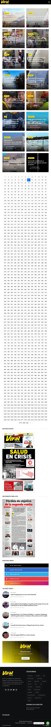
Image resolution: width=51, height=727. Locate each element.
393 (15, 266)
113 (36, 200)
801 (32, 357)
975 (5, 399)
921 (42, 384)
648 (42, 322)
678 (12, 331)
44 (22, 186)
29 (15, 183)
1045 (22, 414)
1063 (39, 417)
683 (29, 331)
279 (25, 239)
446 (19, 277)
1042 (11, 414)
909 (46, 381)
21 (32, 180)
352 (8, 257)
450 (32, 277)
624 (5, 319)
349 (42, 254)
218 (39, 224)
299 (5, 245)
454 (46, 277)
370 (25, 260)
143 (5, 209)
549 (15, 301)
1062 (35, 417)
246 (46, 230)
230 (36, 227)
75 (39, 191)
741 (5, 346)
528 (32, 295)
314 (12, 248)
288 (12, 242)
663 (5, 328)
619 (32, 316)
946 (39, 390)
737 (36, 343)
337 (46, 251)
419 (15, 271)
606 (32, 313)
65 (5, 191)
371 (29, 260)
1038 (42, 411)
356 (22, 257)
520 (5, 295)
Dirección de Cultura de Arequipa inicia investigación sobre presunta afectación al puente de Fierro (36, 142)
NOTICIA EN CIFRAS (31, 695)
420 (19, 271)
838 (25, 366)
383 (25, 263)
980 (22, 399)
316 (19, 248)
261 (8, 236)
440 (42, 274)
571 (46, 304)
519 (46, 292)
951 (12, 393)
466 (42, 280)
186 (19, 218)
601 (15, 313)
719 (19, 340)
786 (25, 354)
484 (15, 286)
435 (25, 274)
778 (42, 351)
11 (42, 177)
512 (22, 292)
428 (46, 271)
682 (25, 331)
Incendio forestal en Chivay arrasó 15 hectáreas (11, 80)
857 (46, 369)
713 (42, 337)
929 (25, 387)
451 (36, 277)
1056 (15, 417)
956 (29, 393)
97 (25, 197)
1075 (35, 420)
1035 (32, 411)
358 (29, 257)
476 (32, 283)
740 (46, 343)
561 (12, 304)
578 (25, 307)
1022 (32, 408)
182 (5, 218)
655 (22, 325)
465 (39, 280)
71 (25, 191)
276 (15, 239)
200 (22, 221)
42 (15, 186)
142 (46, 206)
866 (32, 372)
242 (32, 230)
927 (19, 387)
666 (15, 328)
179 (39, 215)
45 (25, 186)
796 (15, 357)
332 (29, 251)
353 (12, 257)
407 (19, 268)
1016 (11, 408)
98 (28, 197)
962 (5, 396)
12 (45, 177)
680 (19, 331)
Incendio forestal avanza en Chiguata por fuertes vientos (27, 625)
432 (15, 274)
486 (22, 286)
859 (8, 372)
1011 (39, 405)
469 (8, 283)
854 (36, 369)
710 (32, 337)
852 (29, 369)
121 (19, 203)
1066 (5, 420)
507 (5, 292)
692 (15, 334)
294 (32, 242)
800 (29, 357)
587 (12, 310)
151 (32, 209)
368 (19, 260)
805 (46, 357)
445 (15, 277)
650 (5, 325)
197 (12, 221)
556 (39, 301)
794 (8, 357)
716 (8, 340)
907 (39, 381)
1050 (39, 414)
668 (22, 328)
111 (29, 200)
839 (29, 366)
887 (15, 378)
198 (15, 221)
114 (39, 200)
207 (46, 221)
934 (42, 387)
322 (39, 248)
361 (39, 257)
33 (28, 183)
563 (19, 304)
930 (29, 387)
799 (25, 357)
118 (8, 203)
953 (19, 393)
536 (15, 298)
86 (32, 194)
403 (5, 268)
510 (15, 292)
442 (5, 277)
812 (25, 360)
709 (29, 337)
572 (5, 307)
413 (39, 268)
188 (25, 218)
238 (19, 230)
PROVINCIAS (30, 686)
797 (19, 357)
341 (15, 254)
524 (19, 295)
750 (36, 346)
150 (29, 209)
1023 (35, 408)
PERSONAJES (37, 686)
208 (5, 224)
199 (19, 221)
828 (36, 363)
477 (36, 283)
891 (29, 378)
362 (42, 257)
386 (36, 263)
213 (22, 224)
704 (12, 337)
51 (45, 186)
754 (5, 348)
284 (42, 239)
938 (12, 390)
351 (5, 257)
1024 (39, 408)
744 (15, 346)
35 (35, 183)
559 (5, 304)
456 (8, 280)
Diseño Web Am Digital (6, 725)
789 (36, 354)
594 (36, 310)
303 (19, 245)
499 (22, 289)
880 (36, 375)
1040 (5, 414)
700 (42, 334)
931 (32, 387)
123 (25, 203)
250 (15, 233)
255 (32, 233)
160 (19, 212)
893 (36, 378)
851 (25, 369)
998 (39, 402)
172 (15, 215)
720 (22, 340)
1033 (25, 411)
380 (15, 263)
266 (25, 236)
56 (18, 188)
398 (32, 266)
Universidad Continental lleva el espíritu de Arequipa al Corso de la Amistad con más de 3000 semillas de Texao (29, 604)
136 (25, 206)
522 (12, 295)
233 (46, 227)
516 (36, 292)
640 (15, 322)
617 (25, 316)
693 (19, 334)
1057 (18, 417)
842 (39, 366)
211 (15, 224)
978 (15, 399)
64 (45, 188)
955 (25, 393)
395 (22, 266)
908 (42, 381)
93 (11, 197)
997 (36, 402)
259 (46, 233)
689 (5, 334)
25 (45, 180)
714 (46, 337)
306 (29, 245)
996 (32, 402)
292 (25, 242)
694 (22, 334)
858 (5, 372)
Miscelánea (13, 592)
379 (12, 263)
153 (39, 209)
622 (42, 316)
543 (39, 298)
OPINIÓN (29, 700)
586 (8, 310)
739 (42, 343)
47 (32, 186)
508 (8, 292)
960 (42, 393)
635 (42, 319)
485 (19, 286)
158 (12, 212)
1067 (8, 420)
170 (8, 215)
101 (39, 197)
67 (11, 191)
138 (32, 206)
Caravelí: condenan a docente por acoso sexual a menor (37, 162)
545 (46, 298)
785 (22, 354)
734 (25, 343)
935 (46, 387)
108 (19, 200)
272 (46, 236)
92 (8, 197)
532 (46, 295)
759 (22, 348)
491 (39, 286)
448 (25, 277)
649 (46, 322)
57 (22, 188)
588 (15, 310)
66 (8, 191)
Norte (29, 54)
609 (42, 313)
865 (29, 372)
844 (46, 366)
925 (12, 387)
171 (12, 215)
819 (5, 363)
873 (12, 375)
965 (15, 396)
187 (22, 218)
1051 (42, 414)
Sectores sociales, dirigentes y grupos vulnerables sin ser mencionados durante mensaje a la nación (12, 59)
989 (8, 402)
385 (32, 263)
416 (5, 271)
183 (8, 218)
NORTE (36, 684)
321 (36, 248)
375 (42, 260)
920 (39, 384)
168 (46, 212)
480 (46, 283)
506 (46, 289)
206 (42, 221)
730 (12, 343)
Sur (5, 116)
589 (19, 310)
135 (22, 206)
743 (12, 346)
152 (36, 209)
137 (29, 206)
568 (36, 304)
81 (15, 194)
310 (42, 245)
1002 (8, 405)
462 (29, 280)
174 (22, 215)
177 (32, 215)
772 (22, 351)
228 (29, 227)
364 (5, 260)
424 (32, 271)
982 (29, 399)
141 (42, 206)
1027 (5, 411)
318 (25, 248)
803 (39, 357)
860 (12, 372)
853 (32, 369)
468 (5, 283)
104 (5, 200)
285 (46, 239)
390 (5, 266)
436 (29, 274)
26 (5, 183)
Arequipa (7, 13)
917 (29, 384)
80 (11, 194)
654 (19, 325)
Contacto (25, 658)
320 (32, 248)
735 (29, 343)
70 (22, 191)
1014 (5, 408)
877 (25, 375)
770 (15, 351)
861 (15, 372)
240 (25, 230)
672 (36, 328)
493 (46, 286)
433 (19, 274)
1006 (22, 405)
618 (29, 316)
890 (25, 378)
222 (8, 227)
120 (15, 203)
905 (32, 381)
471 (15, 283)
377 (5, 263)
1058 (22, 417)
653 (15, 325)
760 (25, 348)
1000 (45, 402)
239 (22, 230)
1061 (32, 417)
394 (19, 266)
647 (39, 322)
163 (29, 212)
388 (42, 263)
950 (8, 393)
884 (5, 378)
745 (19, 346)
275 (12, 239)
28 (11, 183)
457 (12, 280)
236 (12, 230)
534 (8, 298)
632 (32, 319)
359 (32, 257)
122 (22, 203)
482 (8, 286)
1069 (15, 420)
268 (32, 236)
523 (15, 295)
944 (32, 390)
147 (19, 209)
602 (19, 313)
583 (42, 307)
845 (5, 369)
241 (29, 230)
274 (8, 239)
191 (36, 218)
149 (25, 209)
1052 (45, 414)
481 (5, 286)
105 (8, 200)
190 (32, 218)
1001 (5, 405)
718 (15, 340)
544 (42, 298)
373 (36, 260)
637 (5, 322)
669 (25, 328)
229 (32, 227)
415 (46, 268)
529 (36, 295)
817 (42, 360)
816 (39, 360)
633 (36, 319)
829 (39, 363)
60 (32, 188)
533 (5, 298)
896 (46, 378)
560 (8, 304)
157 (8, 212)
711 (36, 337)
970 (32, 396)
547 (8, 301)
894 (39, 378)
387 (39, 263)
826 (29, 363)
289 (15, 242)
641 (19, 322)
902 (22, 381)
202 (29, 221)
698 (36, 334)
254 (29, 233)
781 (8, 354)
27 (8, 183)
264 (19, 236)
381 (19, 263)
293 (29, 242)
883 (46, 375)
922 (46, 384)
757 (15, 348)
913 (15, 384)
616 (22, 316)
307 (32, 245)
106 (12, 200)
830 (42, 363)
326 (8, 251)
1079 (20, 423)
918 (32, 384)
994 (25, 402)
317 (22, 248)
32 (25, 183)
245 (42, 230)
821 (12, 363)
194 (46, 218)
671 (32, 328)
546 (5, 301)
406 (15, 268)
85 (28, 194)
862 (19, 372)
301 (12, 245)
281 (32, 239)
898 (8, 381)
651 (8, 325)
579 (29, 307)
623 (46, 316)
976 (8, 399)
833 (8, 366)
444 (12, 277)
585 (5, 310)
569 (39, 304)
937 (8, 390)
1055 (11, 417)
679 (15, 331)
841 (36, 366)
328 (15, 251)
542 (36, 298)
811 (22, 360)
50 (42, 186)
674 (42, 328)
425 (36, 271)
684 (32, 331)
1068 (11, 420)
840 (32, 366)
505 (42, 289)
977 (12, 399)
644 (29, 322)
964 (12, 396)
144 (8, 209)
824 (22, 363)
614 (15, 316)
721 (25, 340)
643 (25, 322)
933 (39, 387)
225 (19, 227)
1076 (39, 420)
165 (36, 212)
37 (42, 183)
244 (39, 230)
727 (46, 340)
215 (29, 224)
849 (19, 369)
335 (39, 251)
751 (39, 346)
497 (15, 289)
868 (39, 372)
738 (39, 343)
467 (46, 280)
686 (39, 331)
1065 (45, 417)
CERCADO (29, 684)
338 (5, 254)
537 (19, 298)
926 (15, 387)
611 (5, 316)
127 (39, 203)
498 (19, 289)
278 (22, 239)
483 (12, 286)
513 (25, 292)
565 (25, 304)
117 (5, 203)
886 (12, 378)
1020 (25, 408)
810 (19, 360)
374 (39, 260)
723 (32, 340)
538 (22, 298)
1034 (28, 411)
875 (19, 375)
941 (22, 390)
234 (5, 230)
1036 (35, 411)
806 (5, 360)
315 (15, 248)
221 (5, 227)
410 (29, 268)
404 (8, 268)
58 (25, 188)
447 (22, 277)
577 (22, 307)
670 (29, 328)
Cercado (30, 13)
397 (29, 266)
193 (42, 218)
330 (22, 251)
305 (25, 245)
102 (42, 197)
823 (19, 363)
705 (15, 337)
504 (39, 289)
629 (22, 319)
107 (15, 200)
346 (32, 254)
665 (12, 328)
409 (25, 268)
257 (39, 233)
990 (12, 402)
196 (8, 221)
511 (19, 292)
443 (8, 277)
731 (15, 343)
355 (19, 257)
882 (42, 375)
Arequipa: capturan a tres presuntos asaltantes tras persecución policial (13, 100)
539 (25, 298)
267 (29, 236)
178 (36, 215)
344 (25, 254)
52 (5, 188)
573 (8, 307)
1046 (25, 414)
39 (5, 186)
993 (22, 402)
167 (42, 212)
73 (32, 191)
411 (32, 268)
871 (5, 375)
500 (25, 289)
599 (8, 313)
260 (5, 236)
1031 (18, 411)
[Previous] (5, 176)
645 (32, 322)
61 (35, 188)
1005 (18, 405)
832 (5, 366)
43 (18, 186)
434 (22, 274)
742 (8, 346)
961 (46, 393)
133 (15, 206)
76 (42, 191)
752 (42, 346)
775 (32, 351)
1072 (25, 420)
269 (36, 236)
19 (25, 180)
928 (22, 387)
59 (28, 188)
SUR (41, 684)
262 (12, 236)
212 (19, 224)
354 (15, 257)
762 (32, 348)
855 (39, 369)
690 (8, 334)
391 (8, 266)
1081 (27, 423)
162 (25, 212)
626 (12, 319)
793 (5, 357)
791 (42, 354)
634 (39, 319)
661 (42, 325)
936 (5, 390)
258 (42, 233)
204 (36, 221)
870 (46, 372)
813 (29, 360)
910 (5, 384)
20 (28, 180)
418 (12, 271)
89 (42, 194)
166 (39, 212)
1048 (32, 414)
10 (39, 177)
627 (15, 319)
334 (36, 251)
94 (15, 197)
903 (25, 381)
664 (8, 328)
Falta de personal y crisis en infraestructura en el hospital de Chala (37, 121)
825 (25, 363)
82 (18, 194)
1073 (28, 420)
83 (22, 194)
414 (42, 268)
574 (12, 307)
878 (29, 375)
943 (29, 390)
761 (29, 348)
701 (46, 334)
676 (5, 331)
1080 (23, 423)
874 (15, 375)
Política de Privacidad (20, 723)
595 (39, 310)
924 (8, 387)
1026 (45, 408)
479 (42, 283)
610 (46, 313)
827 (32, 363)
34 (32, 183)
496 (12, 289)
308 (36, 245)
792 (46, 354)
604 (25, 313)
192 (39, 218)
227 (25, 227)
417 (8, 271)
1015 (8, 408)
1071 (22, 420)
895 (42, 378)
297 (42, 242)
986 (42, 399)
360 (36, 257)
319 (29, 248)
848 (15, 369)
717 (12, 340)
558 (46, 301)
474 (25, 283)
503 (36, 289)
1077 (42, 420)
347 (36, 254)
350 (46, 254)
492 (42, 286)
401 (42, 266)
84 (25, 194)
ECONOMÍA (38, 675)
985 (39, 399)
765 (42, 348)
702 (5, 337)
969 (29, 396)
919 (36, 384)
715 (5, 340)
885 (8, 378)
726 (42, 340)
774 (29, 351)
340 (12, 254)
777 (39, 351)
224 (15, 227)
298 (46, 242)
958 (36, 393)
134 (19, 206)
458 (15, 280)
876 (22, 375)
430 (8, 274)
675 (46, 328)
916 (25, 384)
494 (5, 289)
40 (8, 186)
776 (36, 351)
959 (39, 393)
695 (25, 334)
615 (19, 316)
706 (19, 337)
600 (12, 313)
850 (22, 369)
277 (19, 239)
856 (42, 369)
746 (22, 346)
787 (29, 354)
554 (32, 301)
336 (42, 251)
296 (39, 242)
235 (8, 230)
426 (39, 271)
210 (12, 224)
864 (25, 372)
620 (36, 316)
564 (22, 304)
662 (46, 325)
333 (32, 251)
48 (35, 186)
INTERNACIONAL (31, 678)
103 (46, 197)
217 (36, 224)
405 (12, 268)
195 (5, 221)
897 (5, 381)
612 (8, 316)
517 (39, 292)
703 (8, 337)
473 (22, 283)
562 (15, 304)
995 (29, 402)
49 (39, 186)
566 (29, 304)
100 (36, 197)
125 (32, 203)
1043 (15, 414)
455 (5, 280)
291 (22, 242)
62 (39, 188)
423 (29, 271)
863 (22, 372)
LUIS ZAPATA (35, 22)
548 (12, 301)
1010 (35, 405)
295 (36, 242)
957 (32, 393)
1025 (42, 408)
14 (8, 180)
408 (22, 268)
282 (36, 239)
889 (22, 378)
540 (29, 298)
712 (39, 337)
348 (39, 254)
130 (5, 206)
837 (22, 366)
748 (29, 346)
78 (5, 194)
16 (15, 180)
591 (25, 310)
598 (5, 313)
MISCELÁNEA (36, 681)
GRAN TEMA (30, 692)
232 (42, 227)
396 (25, 266)
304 (22, 245)
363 (46, 257)
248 (8, 233)
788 (32, 354)
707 (22, 337)
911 (8, 384)
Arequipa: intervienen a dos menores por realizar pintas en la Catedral (37, 100)
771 (19, 351)
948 (46, 390)
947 (42, 390)
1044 (18, 414)
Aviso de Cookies (32, 723)
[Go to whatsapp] (47, 723)
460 (22, 280)
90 (45, 194)
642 (22, 322)
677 (8, 331)
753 (46, 346)
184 (12, 218)
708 (25, 337)
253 (25, 233)
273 (5, 239)
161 (22, 212)
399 (36, 266)
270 (39, 236)
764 (39, 348)
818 (46, 360)
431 (12, 274)
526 (25, 295)
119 (12, 203)
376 (46, 260)
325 (5, 251)
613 (12, 316)
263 (15, 236)
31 (22, 183)
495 (8, 289)
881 (39, 375)
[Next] (30, 422)
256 (36, 233)
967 (22, 396)
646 (36, 322)
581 (36, 307)
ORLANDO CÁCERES (12, 22)
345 (29, 254)
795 (12, 357)
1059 (25, 417)
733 (22, 343)
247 (5, 233)
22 (35, 180)
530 (39, 295)
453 (42, 277)
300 (8, 245)
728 (5, 343)
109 (22, 200)
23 (39, 180)
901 (19, 381)
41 (11, 186)
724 (36, 340)
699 (39, 334)
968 (25, 396)
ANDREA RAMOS (35, 63)
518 (42, 292)
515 (32, 292)
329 (19, 251)
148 (22, 209)
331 (25, 251)
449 (29, 277)
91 (5, 197)
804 (42, 357)
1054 (8, 417)
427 (42, 271)
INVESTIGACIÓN (37, 689)
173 (19, 215)
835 (15, 366)
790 (39, 354)
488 (29, 286)
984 (36, 399)
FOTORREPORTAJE (41, 695)
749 (32, 346)
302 (15, 245)
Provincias (7, 75)
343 (22, 254)
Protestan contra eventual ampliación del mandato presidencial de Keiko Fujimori (37, 39)
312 (5, 248)
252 (22, 233)
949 (5, 393)
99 (32, 197)
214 (25, 224)
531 (42, 295)
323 (42, 248)
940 (19, 390)
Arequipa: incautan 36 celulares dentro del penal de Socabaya (12, 121)
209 (8, 224)
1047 (28, 414)
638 (8, 322)
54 (11, 188)
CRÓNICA (37, 692)
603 (22, 313)
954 (22, 393)
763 (36, 348)
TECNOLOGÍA (39, 678)
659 (36, 325)
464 (36, 280)
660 (39, 325)
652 (12, 325)
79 (8, 194)
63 (42, 188)
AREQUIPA (44, 681)
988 (5, 402)
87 (35, 194)
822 (15, 363)
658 (32, 325)
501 (29, 289)
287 (8, 242)
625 (8, 319)
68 (15, 191)
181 (46, 215)
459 (19, 280)
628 (19, 319)
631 (29, 319)
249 (12, 233)
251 (19, 233)
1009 (32, 405)
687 (42, 331)
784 (19, 354)
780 (5, 354)
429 (5, 274)
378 (8, 263)
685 (36, 331)
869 (42, 372)
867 (36, 372)
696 (29, 334)
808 (12, 360)
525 (22, 295)
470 (12, 283)
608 (39, 313)
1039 (45, 411)
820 (8, 363)
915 (22, 384)
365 (8, 260)
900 (15, 381)
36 (39, 183)
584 (46, 307)
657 (29, 325)
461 (25, 280)
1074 (32, 420)
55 (15, 188)
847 (12, 369)
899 (12, 381)
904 (29, 381)
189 (29, 218)
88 (39, 194)
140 (39, 206)
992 (19, 402)
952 (15, 393)
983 (32, 399)
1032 (22, 411)
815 (36, 360)
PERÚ (44, 675)
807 (8, 360)
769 (12, 351)
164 (32, 212)
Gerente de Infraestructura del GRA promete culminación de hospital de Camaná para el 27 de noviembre (13, 142)
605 (29, 313)
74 (35, 191)
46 (28, 186)
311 (46, 245)
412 (36, 268)
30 (18, 183)
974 (46, 396)
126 (36, 203)
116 (46, 200)
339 (8, 254)
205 (39, 221)
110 (25, 200)
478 (39, 283)
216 (32, 224)
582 (39, 307)
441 (46, 274)
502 (32, 289)
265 (22, 236)
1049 (35, 414)
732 (19, 343)
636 (46, 319)
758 (19, 348)
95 (18, 197)
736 (32, 343)
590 (22, 310)
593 (32, 310)
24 (42, 180)
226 (22, 227)
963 (8, 396)
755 (8, 348)
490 (36, 286)
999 (42, 402)
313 (8, 248)
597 (46, 310)
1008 (28, 405)
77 (45, 191)
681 (22, 331)
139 (36, 206)
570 (42, 304)
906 (36, 381)
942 (25, 390)
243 (36, 230)
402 (46, 266)
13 (5, 180)
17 (18, 180)
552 (25, 301)
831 (46, 363)
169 (5, 215)
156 (5, 212)
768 (8, 351)
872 (8, 375)
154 (42, 209)
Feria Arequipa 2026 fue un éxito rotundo (23, 635)
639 (12, 322)
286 (5, 242)
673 (39, 328)
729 (8, 343)
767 (5, 351)
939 (15, 390)
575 (15, 307)
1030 (15, 411)
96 (22, 197)
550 (19, 301)
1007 (25, 405)
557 (42, 301)
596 (42, 310)
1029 (11, 411)
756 (12, 348)
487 (25, 286)
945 (36, 390)
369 (22, 260)
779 (46, 351)
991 (15, 402)
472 (19, 283)
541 (32, 298)
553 (29, 301)
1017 (15, 408)
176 (29, 215)
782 (12, 354)
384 (29, 263)
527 (29, 295)
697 (32, 334)
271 (42, 236)
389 (46, 263)
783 (15, 354)
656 (25, 325)
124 (29, 203)
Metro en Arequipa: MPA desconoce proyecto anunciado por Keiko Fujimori (13, 18)
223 (12, 227)
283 (39, 239)
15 (11, 180)
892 (32, 378)
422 (25, 271)
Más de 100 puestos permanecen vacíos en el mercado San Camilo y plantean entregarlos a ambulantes (13, 39)
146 (15, 209)
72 (28, 191)
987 (46, 399)
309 (39, 245)
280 (29, 239)
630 (25, 319)
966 (19, 396)
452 (39, 277)
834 (12, 366)
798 (22, 357)
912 (12, 384)
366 (12, 260)
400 (39, 266)
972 (39, 396)
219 (42, 224)
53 (8, 188)
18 (22, 180)
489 (32, 286)
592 (29, 310)
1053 (5, 417)
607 (36, 313)
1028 (8, 411)
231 (39, 227)
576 (19, 307)
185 (15, 218)
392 (12, 266)
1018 (18, 408)
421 (22, 271)
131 (8, 206)
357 (25, 257)
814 (32, 360)
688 (46, 331)
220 (46, 224)
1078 (45, 420)
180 (42, 215)
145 (12, 209)
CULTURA (29, 681)
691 (12, 334)
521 (8, 295)
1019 (22, 408)
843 (42, 366)
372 (32, 260)
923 (5, 387)
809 (15, 360)
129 (46, 203)
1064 (42, 417)
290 (19, 242)
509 (12, 292)
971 (36, 396)
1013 (45, 405)
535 (12, 298)
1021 (28, 408)
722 (29, 340)
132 (12, 206)
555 (36, 301)
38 (45, 183)
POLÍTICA (29, 689)
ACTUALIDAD (30, 675)
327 (12, 251)
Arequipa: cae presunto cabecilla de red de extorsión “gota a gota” (36, 59)
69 (18, 191)
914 (19, 384)
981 (25, 399)
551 (22, 301)
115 (42, 200)
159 (15, 212)
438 (36, 274)
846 (8, 369)
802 (36, 357)
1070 (18, 420)
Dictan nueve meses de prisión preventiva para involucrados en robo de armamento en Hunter (13, 163)
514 (29, 292)
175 (25, 215)
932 (36, 387)
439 (39, 274)
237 (15, 230)
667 (19, 328)
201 (25, 221)
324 (46, 248)
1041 (8, 414)
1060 (28, 417)
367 (15, 260)
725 (39, 340)
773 (25, 351)
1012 (42, 405)
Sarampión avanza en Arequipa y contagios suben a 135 (36, 80)
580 (32, 307)
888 (19, 378)
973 (42, 396)
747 (25, 346)
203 (32, 221)
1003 (11, 405)
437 (32, 274)
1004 (15, 405)
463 (32, 280)
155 (46, 209)
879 (32, 375)
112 (32, 200)
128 (42, 203)
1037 (39, 411)
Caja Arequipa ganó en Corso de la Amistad (23, 594)
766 (46, 348)
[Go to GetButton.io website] (48, 725)
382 (22, 263)
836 (19, 366)
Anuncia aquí (25, 652)
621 (39, 316)
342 (19, 254)
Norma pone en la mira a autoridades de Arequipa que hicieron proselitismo (37, 18)
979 (19, 399)
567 (32, 304)
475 (29, 283)
